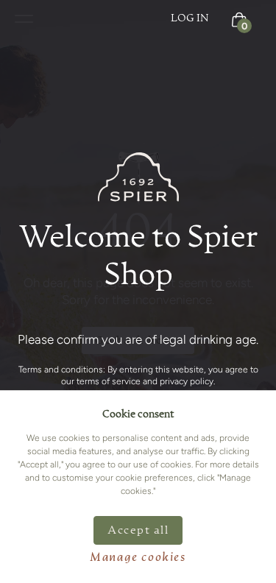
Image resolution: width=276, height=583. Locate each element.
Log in (190, 18)
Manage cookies (137, 558)
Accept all (138, 530)
